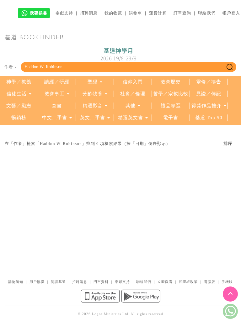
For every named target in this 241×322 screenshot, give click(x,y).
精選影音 (93, 105)
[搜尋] (229, 67)
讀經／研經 (56, 81)
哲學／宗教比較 (170, 93)
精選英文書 (131, 117)
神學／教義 (18, 81)
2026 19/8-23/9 (118, 54)
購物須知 (15, 282)
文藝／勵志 (18, 105)
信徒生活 (17, 93)
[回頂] (230, 294)
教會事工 (55, 93)
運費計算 (158, 13)
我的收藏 (113, 13)
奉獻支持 (64, 13)
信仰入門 (133, 81)
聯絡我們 (207, 13)
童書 (57, 105)
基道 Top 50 (208, 117)
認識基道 (58, 282)
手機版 (227, 282)
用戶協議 (37, 282)
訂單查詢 (182, 13)
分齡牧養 (93, 93)
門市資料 (101, 282)
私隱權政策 (188, 282)
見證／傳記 (208, 93)
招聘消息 (89, 13)
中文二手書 (55, 117)
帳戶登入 (231, 13)
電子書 (170, 117)
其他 (131, 105)
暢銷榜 (18, 117)
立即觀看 (165, 282)
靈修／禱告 (208, 81)
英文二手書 (93, 117)
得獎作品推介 (206, 105)
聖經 (93, 81)
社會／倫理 (132, 93)
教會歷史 (171, 81)
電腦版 (209, 282)
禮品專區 (171, 105)
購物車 (135, 13)
